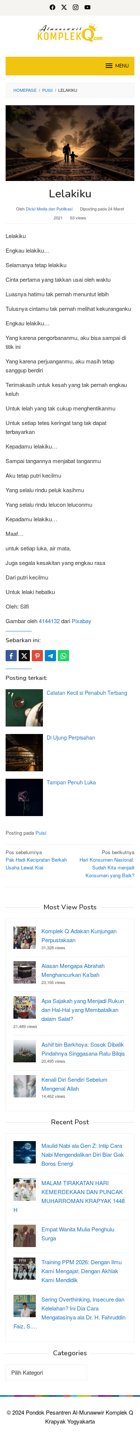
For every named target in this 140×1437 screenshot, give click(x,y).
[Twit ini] (24, 655)
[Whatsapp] (63, 655)
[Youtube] (87, 8)
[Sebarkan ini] (11, 655)
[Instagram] (75, 8)
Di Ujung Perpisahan (71, 737)
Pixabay (81, 621)
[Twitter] (64, 8)
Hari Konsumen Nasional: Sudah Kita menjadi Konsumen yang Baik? (107, 864)
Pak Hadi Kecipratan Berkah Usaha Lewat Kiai (36, 860)
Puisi (40, 832)
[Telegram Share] (50, 655)
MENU (122, 66)
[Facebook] (52, 8)
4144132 (49, 621)
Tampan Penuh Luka (71, 782)
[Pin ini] (37, 655)
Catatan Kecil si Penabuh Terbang (87, 692)
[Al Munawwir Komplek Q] (70, 31)
